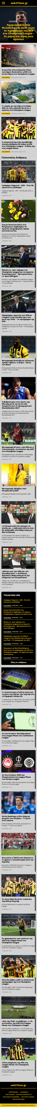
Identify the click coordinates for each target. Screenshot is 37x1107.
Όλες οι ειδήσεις (18, 662)
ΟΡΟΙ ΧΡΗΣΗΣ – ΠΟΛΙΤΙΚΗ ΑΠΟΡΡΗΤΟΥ (18, 1094)
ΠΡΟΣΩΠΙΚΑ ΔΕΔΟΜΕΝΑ (11, 1097)
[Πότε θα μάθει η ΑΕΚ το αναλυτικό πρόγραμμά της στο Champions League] (18, 966)
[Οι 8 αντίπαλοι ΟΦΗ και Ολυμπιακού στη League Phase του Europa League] (18, 761)
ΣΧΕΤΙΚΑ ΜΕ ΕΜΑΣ (18, 1099)
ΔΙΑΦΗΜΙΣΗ (24, 1092)
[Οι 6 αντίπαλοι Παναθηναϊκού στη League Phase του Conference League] (18, 720)
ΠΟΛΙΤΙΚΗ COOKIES (27, 1097)
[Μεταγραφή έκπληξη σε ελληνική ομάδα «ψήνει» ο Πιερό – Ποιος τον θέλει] (18, 347)
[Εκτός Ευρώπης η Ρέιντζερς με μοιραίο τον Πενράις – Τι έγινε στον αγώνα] (18, 802)
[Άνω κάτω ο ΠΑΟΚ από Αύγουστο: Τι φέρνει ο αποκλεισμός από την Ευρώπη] (18, 844)
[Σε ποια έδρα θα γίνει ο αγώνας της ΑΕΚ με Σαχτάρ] (18, 885)
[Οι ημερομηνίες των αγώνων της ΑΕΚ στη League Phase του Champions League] (18, 925)
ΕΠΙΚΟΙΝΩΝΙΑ (13, 1092)
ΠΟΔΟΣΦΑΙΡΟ (6, 77)
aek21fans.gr (18, 1085)
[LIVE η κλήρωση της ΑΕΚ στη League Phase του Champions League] (18, 1049)
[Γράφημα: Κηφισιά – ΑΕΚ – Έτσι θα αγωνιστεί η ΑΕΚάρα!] (18, 172)
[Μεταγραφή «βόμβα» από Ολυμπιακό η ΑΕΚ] (18, 475)
